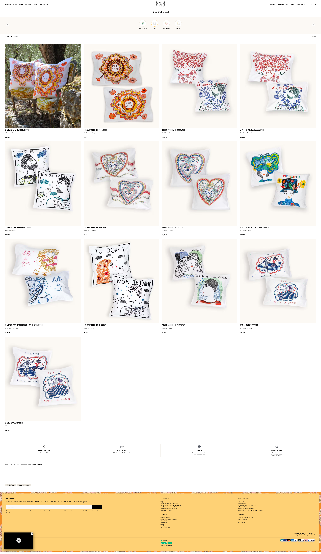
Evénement (163, 521)
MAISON (28, 4)
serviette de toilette (143, 29)
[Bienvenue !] (160, 4)
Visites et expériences (297, 4)
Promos (273, 4)
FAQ (161, 502)
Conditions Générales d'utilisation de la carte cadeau (176, 507)
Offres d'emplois (242, 519)
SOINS (15, 4)
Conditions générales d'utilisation (170, 505)
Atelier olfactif (242, 503)
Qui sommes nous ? (166, 517)
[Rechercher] (308, 4)
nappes (178, 28)
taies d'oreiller (154, 29)
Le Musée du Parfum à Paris (246, 508)
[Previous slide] (7, 24)
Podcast (162, 524)
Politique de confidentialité (168, 508)
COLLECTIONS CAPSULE (40, 4)
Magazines (163, 522)
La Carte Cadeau (242, 502)
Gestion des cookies (166, 510)
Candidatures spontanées (245, 517)
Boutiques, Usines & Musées (168, 519)
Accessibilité (241, 522)
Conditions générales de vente (169, 503)
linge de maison (24, 485)
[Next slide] (313, 24)
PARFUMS (8, 4)
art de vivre (11, 485)
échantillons (283, 4)
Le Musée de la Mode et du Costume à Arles (250, 510)
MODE (21, 4)
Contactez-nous (165, 527)
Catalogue (163, 526)
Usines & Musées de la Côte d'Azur (248, 505)
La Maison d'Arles (243, 507)
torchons (166, 28)
